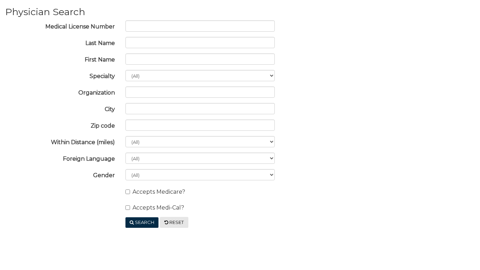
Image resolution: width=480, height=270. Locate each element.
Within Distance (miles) (83, 142)
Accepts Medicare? (158, 191)
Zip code (103, 125)
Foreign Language (89, 158)
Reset (176, 222)
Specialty (102, 76)
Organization (96, 92)
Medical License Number (80, 26)
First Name (100, 59)
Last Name (100, 43)
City (110, 109)
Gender (104, 175)
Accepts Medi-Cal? (158, 207)
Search (144, 222)
